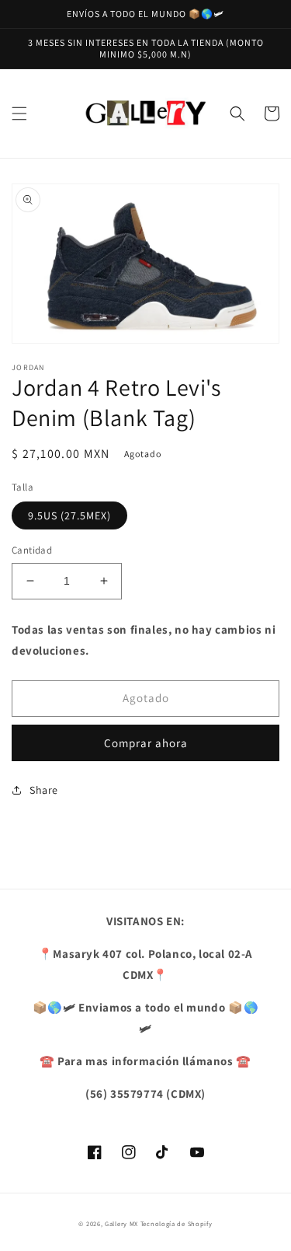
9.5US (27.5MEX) (69, 515)
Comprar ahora (146, 743)
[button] (19, 113)
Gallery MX (121, 1223)
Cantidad (32, 550)
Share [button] (43, 790)
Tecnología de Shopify (176, 1223)
